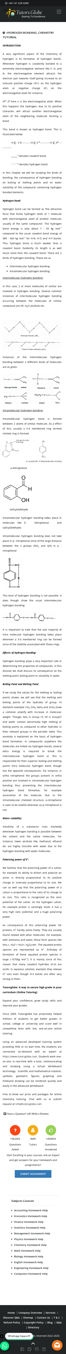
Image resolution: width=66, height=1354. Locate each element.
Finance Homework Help (28, 1222)
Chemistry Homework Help (30, 1245)
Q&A (59, 1322)
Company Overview (30, 1312)
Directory (33, 1327)
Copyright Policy (34, 1322)
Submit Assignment (33, 1173)
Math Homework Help (27, 1250)
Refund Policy (12, 1322)
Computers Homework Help (31, 1273)
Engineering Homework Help (31, 1268)
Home (11, 1312)
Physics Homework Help (28, 1239)
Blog (50, 1322)
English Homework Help (28, 1262)
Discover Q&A (11, 1317)
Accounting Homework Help (31, 1210)
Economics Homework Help (30, 1216)
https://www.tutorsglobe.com (20, 1056)
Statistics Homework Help (29, 1227)
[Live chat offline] (57, 1345)
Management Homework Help (32, 1233)
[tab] (32, 1114)
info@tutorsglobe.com (28, 1104)
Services (50, 1312)
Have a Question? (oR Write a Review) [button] (28, 1114)
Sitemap (28, 1317)
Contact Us (43, 1317)
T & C (57, 1317)
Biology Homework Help (28, 1256)
